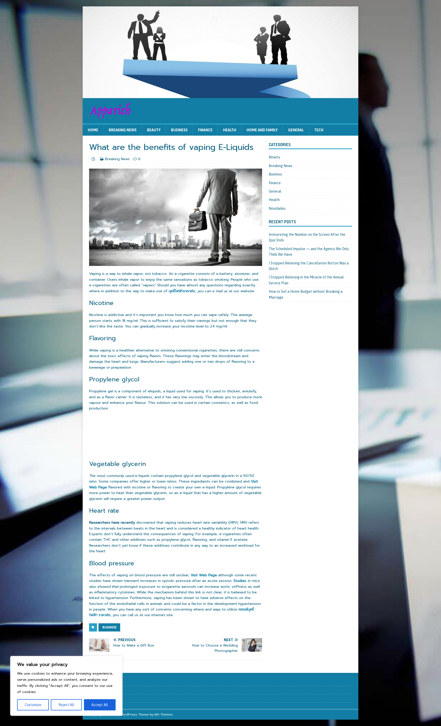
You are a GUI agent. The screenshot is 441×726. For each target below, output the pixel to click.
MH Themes (163, 714)
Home (93, 130)
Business (179, 130)
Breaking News (123, 130)
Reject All (66, 705)
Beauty (154, 130)
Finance (205, 130)
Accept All (99, 705)
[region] (66, 686)
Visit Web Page (204, 575)
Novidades (277, 208)
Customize (33, 705)
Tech (318, 130)
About (93, 682)
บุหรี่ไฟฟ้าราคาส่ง (182, 291)
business (109, 627)
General (296, 130)
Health (229, 130)
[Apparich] (220, 95)
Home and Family (262, 130)
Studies (240, 580)
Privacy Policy (98, 698)
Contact (95, 690)
